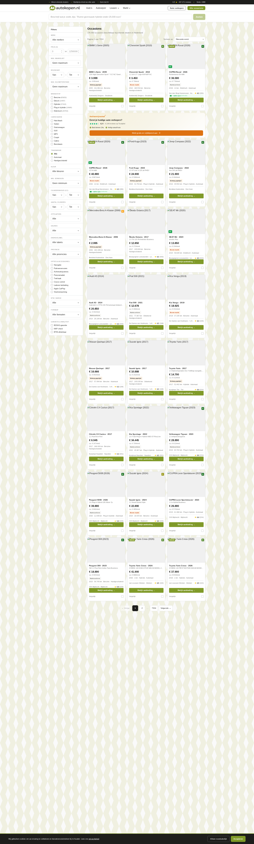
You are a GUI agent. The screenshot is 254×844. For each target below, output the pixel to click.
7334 (154, 608)
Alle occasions (196, 8)
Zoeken (199, 17)
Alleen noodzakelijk (218, 839)
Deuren (54, 226)
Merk (53, 35)
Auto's (89, 8)
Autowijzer (101, 8)
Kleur (53, 167)
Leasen (113, 8)
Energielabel (57, 238)
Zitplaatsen (56, 214)
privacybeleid (94, 839)
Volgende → (166, 608)
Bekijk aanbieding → (106, 100)
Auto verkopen (177, 8)
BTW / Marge (56, 298)
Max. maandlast (57, 58)
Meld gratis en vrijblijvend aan (145, 133)
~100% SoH (180, 96)
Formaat (54, 310)
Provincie (55, 249)
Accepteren (238, 839)
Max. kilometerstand (60, 82)
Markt (125, 8)
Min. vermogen (57, 178)
